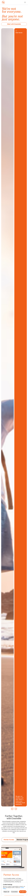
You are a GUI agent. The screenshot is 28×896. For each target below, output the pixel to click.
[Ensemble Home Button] (3, 2)
